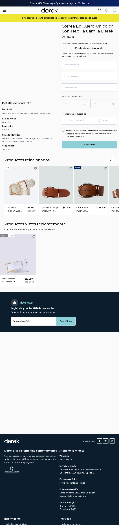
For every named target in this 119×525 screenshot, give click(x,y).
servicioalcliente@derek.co (72, 482)
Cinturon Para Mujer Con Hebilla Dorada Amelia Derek (83, 209)
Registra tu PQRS (67, 506)
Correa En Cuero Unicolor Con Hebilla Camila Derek (10, 280)
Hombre (80, 120)
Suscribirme (89, 144)
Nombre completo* (71, 76)
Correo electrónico (22, 321)
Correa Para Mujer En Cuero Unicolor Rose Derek (14, 209)
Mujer (105, 120)
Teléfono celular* (70, 87)
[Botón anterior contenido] (111, 159)
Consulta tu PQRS (68, 509)
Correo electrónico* (71, 65)
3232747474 (66, 459)
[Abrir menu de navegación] (4, 10)
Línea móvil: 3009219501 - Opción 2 (77, 472)
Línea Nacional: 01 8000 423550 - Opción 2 (80, 469)
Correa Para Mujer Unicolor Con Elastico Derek (50, 209)
